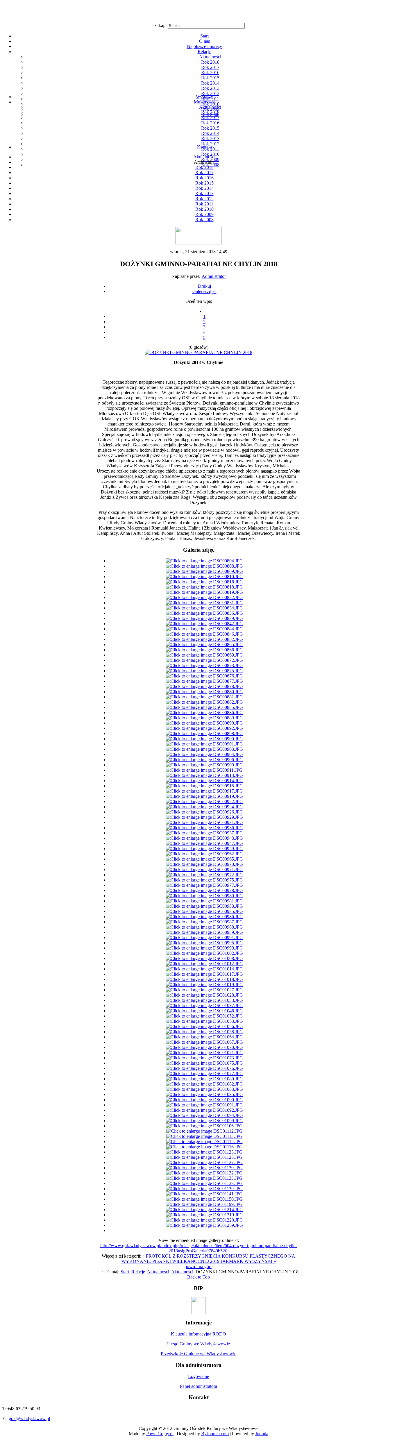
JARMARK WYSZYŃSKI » (248, 1261)
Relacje (204, 51)
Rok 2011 (204, 203)
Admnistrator (214, 276)
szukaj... (160, 25)
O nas (204, 41)
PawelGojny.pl (160, 1433)
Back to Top (198, 1276)
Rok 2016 (210, 72)
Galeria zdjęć (204, 291)
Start (204, 35)
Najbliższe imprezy (204, 46)
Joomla (261, 1433)
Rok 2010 (204, 209)
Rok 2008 (204, 219)
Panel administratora (198, 1386)
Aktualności (210, 56)
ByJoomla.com (215, 1433)
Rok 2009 (204, 214)
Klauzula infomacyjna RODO (198, 1333)
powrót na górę (198, 1266)
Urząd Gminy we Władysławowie (198, 1343)
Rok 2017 (210, 67)
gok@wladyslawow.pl (29, 1418)
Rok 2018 (210, 62)
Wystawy (204, 96)
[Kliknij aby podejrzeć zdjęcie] (198, 352)
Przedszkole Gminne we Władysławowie (198, 1353)
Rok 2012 (210, 93)
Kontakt (204, 146)
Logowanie (198, 1376)
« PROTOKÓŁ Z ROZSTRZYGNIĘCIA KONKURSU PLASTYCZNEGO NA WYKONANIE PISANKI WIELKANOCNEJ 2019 (208, 1259)
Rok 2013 (210, 88)
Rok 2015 (210, 77)
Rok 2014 (210, 83)
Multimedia (204, 101)
